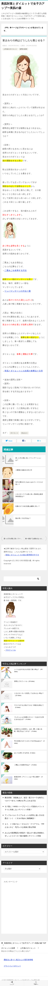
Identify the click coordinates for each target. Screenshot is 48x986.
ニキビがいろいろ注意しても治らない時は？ (29, 694)
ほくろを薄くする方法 (25, 753)
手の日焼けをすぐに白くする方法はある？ (29, 742)
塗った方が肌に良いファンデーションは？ (28, 459)
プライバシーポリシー (12, 966)
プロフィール (10, 650)
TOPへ (36, 984)
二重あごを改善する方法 (15, 270)
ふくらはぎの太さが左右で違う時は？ (28, 670)
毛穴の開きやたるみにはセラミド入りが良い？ (29, 483)
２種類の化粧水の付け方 (23, 470)
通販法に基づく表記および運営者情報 (18, 960)
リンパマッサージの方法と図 (17, 291)
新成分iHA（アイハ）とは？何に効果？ (28, 778)
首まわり (24, 433)
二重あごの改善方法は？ (26, 765)
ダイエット (14, 433)
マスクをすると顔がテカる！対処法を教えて (29, 706)
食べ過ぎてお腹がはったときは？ (36, 538)
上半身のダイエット (10, 49)
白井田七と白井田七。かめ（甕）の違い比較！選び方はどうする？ (28, 730)
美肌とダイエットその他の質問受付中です (22, 555)
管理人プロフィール (25, 681)
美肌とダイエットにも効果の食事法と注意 (23, 371)
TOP (25, 943)
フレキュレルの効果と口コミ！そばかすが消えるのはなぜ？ (29, 718)
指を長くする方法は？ (23, 518)
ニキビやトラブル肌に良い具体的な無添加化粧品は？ (29, 495)
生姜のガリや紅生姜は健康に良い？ (27, 506)
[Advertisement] (24, 907)
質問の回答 (23, 49)
